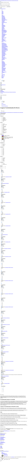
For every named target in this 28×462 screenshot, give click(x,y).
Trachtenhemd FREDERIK (5, 183)
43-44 (3, 151)
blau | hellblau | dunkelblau (6, 135)
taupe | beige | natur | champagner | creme (8, 137)
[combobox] (3, 6)
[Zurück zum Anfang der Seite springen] (1, 460)
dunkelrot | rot (5, 136)
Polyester (4, 145)
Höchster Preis (4, 120)
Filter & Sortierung (3, 113)
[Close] (0, 461)
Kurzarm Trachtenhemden (14, 112)
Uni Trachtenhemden (8, 112)
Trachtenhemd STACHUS (8, 256)
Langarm (4, 163)
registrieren (2, 91)
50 (2, 369)
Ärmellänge (2, 162)
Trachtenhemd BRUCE (5, 234)
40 (2, 175)
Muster (1, 156)
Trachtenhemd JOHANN (6, 351)
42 (2, 265)
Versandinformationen (2, 437)
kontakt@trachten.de (2, 434)
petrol (4, 140)
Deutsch (4, 80)
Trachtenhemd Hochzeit (5, 337)
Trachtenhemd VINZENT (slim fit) (9, 267)
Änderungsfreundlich (2, 442)
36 (2, 189)
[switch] (2, 459)
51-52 (3, 154)
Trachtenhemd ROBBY (7, 383)
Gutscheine (3, 76)
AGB (2, 452)
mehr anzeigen (2, 394)
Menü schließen (3, 89)
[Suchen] (8, 6)
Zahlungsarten (2, 438)
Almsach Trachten (5, 124)
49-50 (3, 153)
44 (2, 279)
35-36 (3, 148)
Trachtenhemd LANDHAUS (7, 248)
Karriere (1, 447)
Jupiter (3, 128)
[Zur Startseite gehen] (2, 8)
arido (3, 125)
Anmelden (1, 90)
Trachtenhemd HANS (7, 202)
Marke (1, 122)
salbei (4, 141)
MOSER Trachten (5, 129)
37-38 (3, 149)
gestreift (3, 159)
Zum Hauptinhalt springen (3, 0)
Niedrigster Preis (4, 119)
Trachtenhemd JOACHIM (8, 176)
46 (2, 191)
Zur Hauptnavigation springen (14, 0)
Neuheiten (4, 117)
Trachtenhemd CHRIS (7, 192)
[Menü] (1, 7)
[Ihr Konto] (1, 88)
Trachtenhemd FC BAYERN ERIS (9, 361)
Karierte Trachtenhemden (3, 112)
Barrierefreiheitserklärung (5, 454)
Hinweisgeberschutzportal (5, 455)
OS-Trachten (4, 130)
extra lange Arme (5, 164)
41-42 (3, 150)
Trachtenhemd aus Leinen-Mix (6, 324)
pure (3, 131)
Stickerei (4, 158)
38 (2, 174)
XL (2, 200)
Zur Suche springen (8, 0)
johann (3, 127)
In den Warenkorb (3, 185)
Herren (2, 41)
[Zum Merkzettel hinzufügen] (2, 171)
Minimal (3, 166)
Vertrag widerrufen (2, 439)
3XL (2, 201)
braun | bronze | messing (6, 138)
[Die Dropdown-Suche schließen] (9, 6)
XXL (2, 73)
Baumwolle (4, 144)
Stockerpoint (4, 132)
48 (2, 317)
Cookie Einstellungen (4, 453)
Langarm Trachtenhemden (20, 112)
